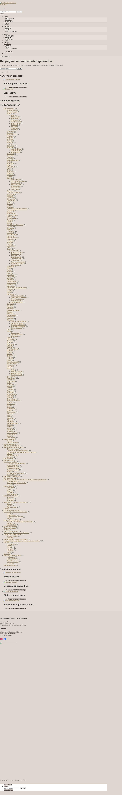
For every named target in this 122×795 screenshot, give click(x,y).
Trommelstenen (12, 475)
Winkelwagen (9, 18)
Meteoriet (10, 308)
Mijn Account (9, 21)
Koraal (9, 270)
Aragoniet (10, 147)
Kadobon (6, 508)
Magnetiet (10, 305)
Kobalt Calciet (15, 183)
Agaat (9, 113)
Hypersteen (10, 246)
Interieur (9, 454)
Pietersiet (10, 350)
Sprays (9, 484)
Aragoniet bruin (15, 150)
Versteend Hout (12, 433)
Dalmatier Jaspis (16, 254)
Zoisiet (9, 436)
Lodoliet (9, 291)
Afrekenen (8, 20)
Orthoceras (10, 499)
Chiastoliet (10, 197)
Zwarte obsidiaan (16, 328)
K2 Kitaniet (10, 267)
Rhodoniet (10, 365)
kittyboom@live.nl (9, 633)
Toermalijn (10, 421)
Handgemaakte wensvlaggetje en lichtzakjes (21, 452)
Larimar (9, 278)
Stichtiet (9, 405)
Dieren (9, 489)
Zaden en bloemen (10, 565)
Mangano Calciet (16, 184)
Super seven (11, 412)
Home (2, 56)
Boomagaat (14, 120)
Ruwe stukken (11, 507)
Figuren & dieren (9, 486)
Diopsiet (9, 205)
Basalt (9, 165)
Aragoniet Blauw (16, 149)
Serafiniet (10, 389)
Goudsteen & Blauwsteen (15, 225)
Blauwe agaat (15, 117)
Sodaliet (9, 402)
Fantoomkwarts (12, 215)
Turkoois (10, 426)
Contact (6, 23)
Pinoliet (9, 352)
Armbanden (11, 544)
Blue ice (9, 173)
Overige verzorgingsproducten (16, 483)
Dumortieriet (11, 210)
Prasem (9, 354)
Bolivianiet (10, 175)
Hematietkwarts (12, 234)
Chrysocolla (11, 199)
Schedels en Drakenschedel (13, 534)
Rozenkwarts (11, 378)
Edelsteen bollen (12, 465)
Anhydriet (10, 139)
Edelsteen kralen (9, 458)
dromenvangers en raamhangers (17, 450)
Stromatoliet (11, 408)
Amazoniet (10, 131)
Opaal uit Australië (16, 334)
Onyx (8, 329)
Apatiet (9, 141)
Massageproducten (10, 528)
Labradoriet (10, 275)
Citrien (9, 202)
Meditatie (6, 529)
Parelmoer (10, 344)
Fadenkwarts (11, 213)
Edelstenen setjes (9, 478)
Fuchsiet (10, 220)
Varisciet (10, 431)
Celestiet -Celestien (13, 192)
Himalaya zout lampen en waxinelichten (19, 521)
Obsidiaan (10, 320)
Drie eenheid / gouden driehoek (17, 208)
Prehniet (10, 357)
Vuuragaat (7, 554)
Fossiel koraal (11, 218)
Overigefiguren (12, 494)
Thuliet (9, 417)
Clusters (9, 504)
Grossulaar (10, 228)
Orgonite (10, 341)
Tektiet (9, 415)
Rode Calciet (15, 188)
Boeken (9, 441)
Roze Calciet (15, 189)
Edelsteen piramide (13, 468)
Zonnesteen (11, 437)
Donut (9, 547)
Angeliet (9, 138)
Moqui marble (11, 315)
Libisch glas (11, 286)
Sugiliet (9, 410)
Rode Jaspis (15, 265)
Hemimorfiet (11, 236)
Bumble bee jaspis (17, 252)
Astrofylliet (10, 154)
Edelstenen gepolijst (10, 462)
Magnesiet (10, 304)
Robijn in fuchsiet (16, 371)
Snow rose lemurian (13, 400)
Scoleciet (10, 384)
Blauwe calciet (15, 179)
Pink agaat (14, 128)
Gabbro (9, 221)
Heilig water (11, 557)
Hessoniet (10, 239)
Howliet (9, 244)
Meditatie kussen (12, 455)
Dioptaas (10, 207)
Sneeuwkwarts (12, 399)
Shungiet (10, 396)
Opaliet (9, 337)
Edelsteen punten (12, 470)
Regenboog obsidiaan (18, 325)
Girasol (9, 223)
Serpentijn (10, 391)
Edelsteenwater (8, 460)
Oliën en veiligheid (11, 31)
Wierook (9, 560)
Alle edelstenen (8, 108)
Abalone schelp (12, 110)
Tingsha (9, 518)
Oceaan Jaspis (15, 260)
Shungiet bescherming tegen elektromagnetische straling (22, 541)
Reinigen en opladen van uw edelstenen (16, 533)
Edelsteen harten (12, 467)
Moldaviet (10, 313)
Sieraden (6, 542)
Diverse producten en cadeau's (13, 447)
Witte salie (10, 563)
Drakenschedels (12, 536)
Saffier (9, 383)
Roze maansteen (16, 300)
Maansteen (10, 294)
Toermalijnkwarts (12, 423)
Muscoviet (10, 318)
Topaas (9, 425)
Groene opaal (15, 333)
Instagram (4, 8)
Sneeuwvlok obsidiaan (18, 326)
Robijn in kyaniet (16, 373)
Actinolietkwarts (12, 112)
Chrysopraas (11, 200)
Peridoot (10, 347)
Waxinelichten (11, 525)
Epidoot (9, 212)
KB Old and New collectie (12, 510)
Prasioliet (10, 355)
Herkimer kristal (12, 238)
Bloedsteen (10, 171)
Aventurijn (10, 158)
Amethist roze (11, 134)
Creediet (10, 204)
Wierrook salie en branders (12, 555)
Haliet (9, 229)
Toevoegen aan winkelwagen (18, 87)
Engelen (10, 491)
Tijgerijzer (10, 418)
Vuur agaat (14, 129)
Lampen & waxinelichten (11, 520)
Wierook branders (12, 562)
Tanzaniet (10, 413)
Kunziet (9, 271)
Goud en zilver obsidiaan (19, 321)
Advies (7, 29)
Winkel (6, 16)
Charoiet (10, 196)
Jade (8, 247)
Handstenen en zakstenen (15, 473)
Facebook (5, 8)
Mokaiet (9, 312)
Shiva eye (10, 392)
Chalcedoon (11, 194)
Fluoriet (9, 217)
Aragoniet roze (15, 152)
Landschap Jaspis (16, 258)
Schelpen (10, 500)
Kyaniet (9, 273)
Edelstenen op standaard (11, 476)
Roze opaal (14, 336)
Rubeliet (10, 379)
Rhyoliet (9, 367)
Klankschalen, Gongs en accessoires (15, 512)
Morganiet (10, 317)
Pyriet (9, 360)
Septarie (10, 387)
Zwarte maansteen (17, 302)
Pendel (9, 346)
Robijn (9, 368)
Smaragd (10, 397)
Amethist (10, 133)
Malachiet (10, 307)
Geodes (9, 505)
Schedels (10, 537)
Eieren (9, 471)
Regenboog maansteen (18, 297)
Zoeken (19, 11)
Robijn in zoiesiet (16, 375)
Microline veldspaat (13, 310)
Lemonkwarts (11, 283)
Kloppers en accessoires (15, 517)
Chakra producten (9, 444)
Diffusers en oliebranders (11, 446)
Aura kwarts (11, 155)
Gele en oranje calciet (18, 181)
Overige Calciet (16, 186)
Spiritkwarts (11, 404)
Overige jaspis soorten (18, 262)
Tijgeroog (10, 420)
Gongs (9, 513)
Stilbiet (9, 407)
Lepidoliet (10, 284)
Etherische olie (12, 481)
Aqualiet (9, 144)
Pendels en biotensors (11, 531)
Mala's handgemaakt (10, 526)
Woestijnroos (11, 434)
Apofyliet (10, 142)
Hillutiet (9, 242)
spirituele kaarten (12, 442)
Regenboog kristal (13, 362)
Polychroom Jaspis (17, 263)
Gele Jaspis (14, 255)
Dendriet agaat (15, 123)
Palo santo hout (12, 558)
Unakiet (9, 428)
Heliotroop (10, 231)
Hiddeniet (10, 241)
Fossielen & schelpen (10, 496)
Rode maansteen (16, 299)
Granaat (9, 226)
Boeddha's (10, 487)
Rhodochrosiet (11, 363)
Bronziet (9, 176)
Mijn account (8, 785)
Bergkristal (10, 167)
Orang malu (11, 339)
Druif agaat (14, 125)
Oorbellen (10, 550)
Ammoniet (10, 497)
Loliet (9, 292)
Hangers (10, 549)
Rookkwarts (11, 376)
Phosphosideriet (12, 349)
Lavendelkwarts (12, 281)
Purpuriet (10, 358)
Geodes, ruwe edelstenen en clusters (15, 502)
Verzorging (8, 28)
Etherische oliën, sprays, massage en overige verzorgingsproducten (25, 479)
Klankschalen (11, 515)
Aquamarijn (10, 146)
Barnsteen (10, 163)
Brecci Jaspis (15, 250)
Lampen (9, 523)
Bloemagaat (14, 118)
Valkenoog (10, 429)
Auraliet (9, 157)
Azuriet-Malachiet (12, 160)
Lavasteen (10, 279)
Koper (9, 268)
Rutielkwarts (11, 381)
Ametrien (10, 136)
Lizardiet (10, 289)
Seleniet (9, 386)
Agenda (6, 24)
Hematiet (10, 233)
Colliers (9, 546)
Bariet (9, 162)
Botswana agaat (16, 121)
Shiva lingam (11, 394)
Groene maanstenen (17, 296)
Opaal (9, 331)
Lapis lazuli (10, 276)
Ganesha (10, 492)
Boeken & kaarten (9, 439)
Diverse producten (13, 449)
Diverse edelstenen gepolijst (16, 463)
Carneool (10, 191)
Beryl (8, 168)
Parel (9, 342)
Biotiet (9, 170)
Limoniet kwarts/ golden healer (17, 288)
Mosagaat (14, 126)
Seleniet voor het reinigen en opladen (15, 539)
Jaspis (9, 249)
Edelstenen (7, 26)
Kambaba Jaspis (16, 257)
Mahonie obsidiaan (17, 323)
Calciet (9, 178)
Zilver (9, 552)
